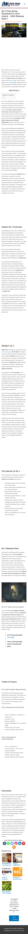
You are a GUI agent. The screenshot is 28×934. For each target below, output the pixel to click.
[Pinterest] (23, 843)
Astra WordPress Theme (17, 930)
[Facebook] (4, 843)
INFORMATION (6, 21)
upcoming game (7, 352)
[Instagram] (16, 843)
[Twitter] (12, 843)
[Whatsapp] (8, 843)
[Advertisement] (14, 54)
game (3, 699)
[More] (14, 847)
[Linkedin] (19, 843)
